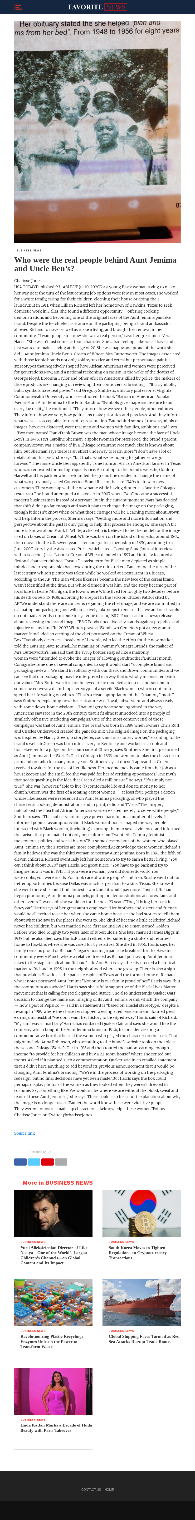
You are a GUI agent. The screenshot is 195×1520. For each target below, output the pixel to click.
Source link (24, 1133)
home (109, 1489)
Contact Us (91, 1489)
